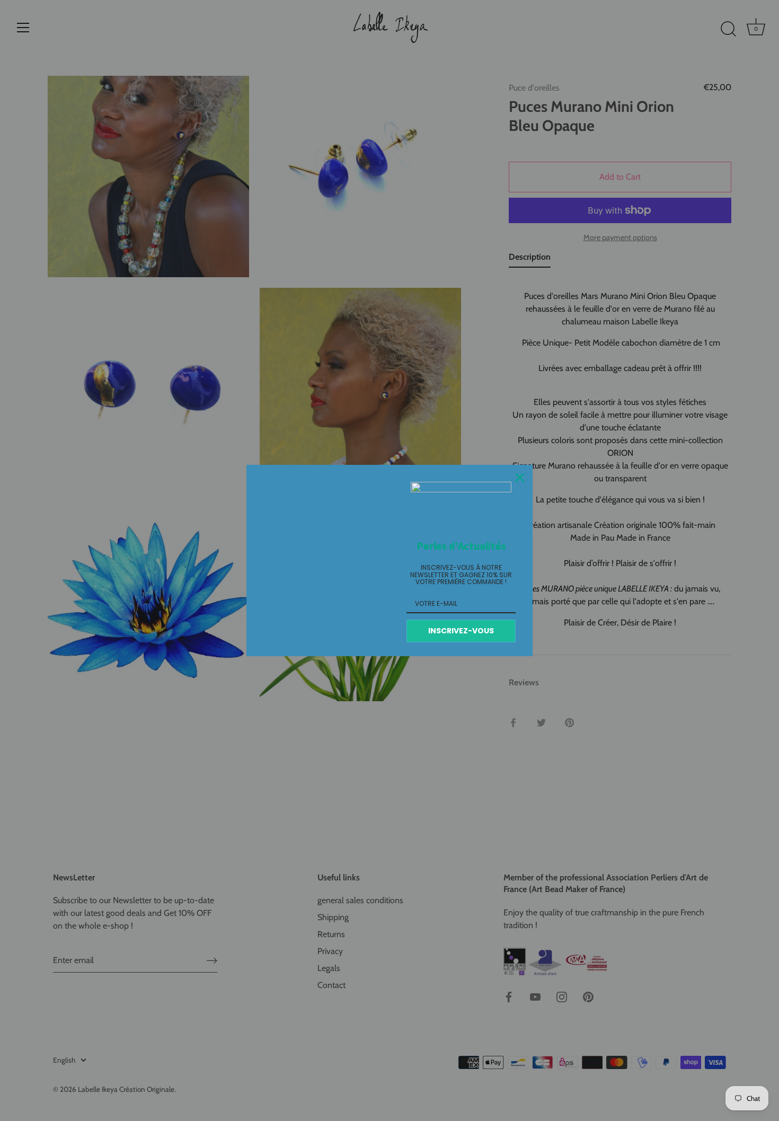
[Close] (520, 477)
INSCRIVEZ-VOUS (461, 630)
